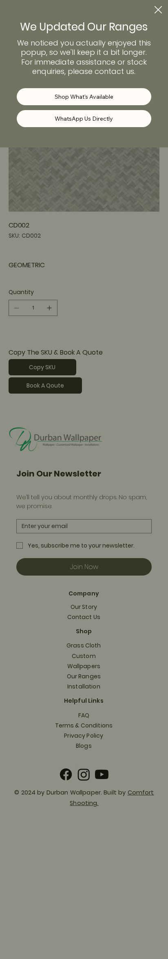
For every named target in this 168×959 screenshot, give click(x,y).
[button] (158, 10)
